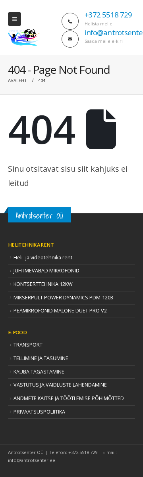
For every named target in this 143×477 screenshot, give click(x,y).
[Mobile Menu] (14, 19)
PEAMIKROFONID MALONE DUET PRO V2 (60, 310)
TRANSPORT (28, 344)
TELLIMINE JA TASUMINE (41, 358)
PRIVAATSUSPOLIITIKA (39, 411)
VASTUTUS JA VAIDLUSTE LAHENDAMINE (60, 384)
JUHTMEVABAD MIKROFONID (46, 270)
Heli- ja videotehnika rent (43, 257)
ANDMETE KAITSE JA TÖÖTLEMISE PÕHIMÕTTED (69, 398)
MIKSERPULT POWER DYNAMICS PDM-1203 (63, 297)
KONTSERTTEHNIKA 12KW (43, 284)
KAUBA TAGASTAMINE (39, 371)
